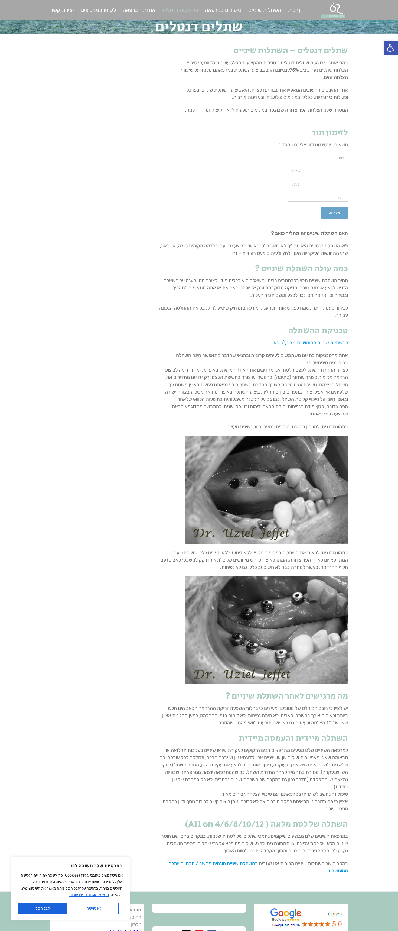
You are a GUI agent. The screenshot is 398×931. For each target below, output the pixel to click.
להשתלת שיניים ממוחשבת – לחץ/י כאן (310, 343)
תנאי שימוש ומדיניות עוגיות (89, 895)
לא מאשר (94, 908)
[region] (70, 888)
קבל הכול (42, 908)
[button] (391, 48)
